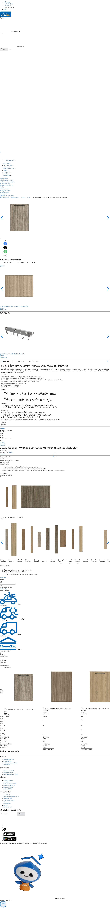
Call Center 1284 (7, 807)
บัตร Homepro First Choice (10, 774)
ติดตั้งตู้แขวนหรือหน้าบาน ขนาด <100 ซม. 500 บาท (20, 572)
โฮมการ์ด (7, 2)
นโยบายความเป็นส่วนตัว (10, 783)
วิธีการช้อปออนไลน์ (8, 759)
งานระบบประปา (4, 188)
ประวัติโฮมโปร (7, 795)
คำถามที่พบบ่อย (7, 761)
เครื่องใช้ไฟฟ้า (4, 178)
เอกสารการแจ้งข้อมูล (9, 785)
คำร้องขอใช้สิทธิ (7, 789)
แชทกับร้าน (3, 444)
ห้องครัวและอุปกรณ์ (5, 190)
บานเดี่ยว (29, 197)
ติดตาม (21, 814)
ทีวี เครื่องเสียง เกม (5, 183)
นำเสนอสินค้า (7, 803)
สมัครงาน (6, 802)
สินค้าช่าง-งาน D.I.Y (8, 168)
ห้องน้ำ (2, 187)
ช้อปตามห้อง (6, 163)
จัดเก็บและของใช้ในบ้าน (6, 185)
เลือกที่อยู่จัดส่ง (15, 31)
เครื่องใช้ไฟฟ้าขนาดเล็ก (6, 180)
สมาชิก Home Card (8, 770)
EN (6, 9)
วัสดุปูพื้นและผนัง (4, 192)
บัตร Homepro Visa (8, 772)
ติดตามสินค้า (6, 764)
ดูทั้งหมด (2, 265)
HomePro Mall (7, 167)
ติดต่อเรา (5, 805)
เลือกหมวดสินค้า (10, 160)
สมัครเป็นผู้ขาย (9, 4)
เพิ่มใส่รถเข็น (3, 589)
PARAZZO (2, 445)
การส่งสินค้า (6, 782)
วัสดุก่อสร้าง (3, 194)
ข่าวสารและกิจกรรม (8, 800)
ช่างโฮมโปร (6, 172)
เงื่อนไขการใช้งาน (8, 780)
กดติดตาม (9, 430)
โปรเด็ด (5, 174)
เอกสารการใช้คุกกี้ (8, 787)
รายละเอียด (3, 577)
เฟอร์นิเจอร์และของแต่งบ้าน (7, 182)
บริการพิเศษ (6, 175)
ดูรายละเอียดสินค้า (48, 749)
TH (4, 9)
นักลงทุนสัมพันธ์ (7, 798)
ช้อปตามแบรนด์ (7, 165)
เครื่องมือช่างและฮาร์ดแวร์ (7, 195)
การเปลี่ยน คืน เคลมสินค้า (10, 763)
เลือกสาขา (19, 46)
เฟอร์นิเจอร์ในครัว (15, 197)
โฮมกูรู (5, 170)
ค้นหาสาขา (8, 5)
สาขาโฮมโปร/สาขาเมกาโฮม (11, 796)
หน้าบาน (23, 197)
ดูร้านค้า (2, 442)
